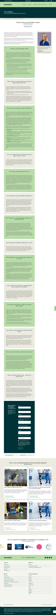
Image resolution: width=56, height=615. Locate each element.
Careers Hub (6, 564)
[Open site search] (49, 1)
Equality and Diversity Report (9, 580)
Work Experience (7, 570)
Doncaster (30, 580)
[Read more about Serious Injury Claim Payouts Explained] (40, 510)
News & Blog (9, 18)
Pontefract (30, 589)
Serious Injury (13, 497)
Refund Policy (6, 583)
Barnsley (29, 577)
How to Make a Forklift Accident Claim (13, 487)
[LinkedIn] (47, 557)
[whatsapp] (32, 455)
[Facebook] (45, 557)
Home (5, 18)
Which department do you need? (23, 435)
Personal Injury (29, 26)
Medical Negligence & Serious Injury (40, 4)
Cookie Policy (50, 604)
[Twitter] (49, 557)
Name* (19, 405)
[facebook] (28, 455)
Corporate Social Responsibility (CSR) (34, 567)
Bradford (30, 578)
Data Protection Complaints (8, 578)
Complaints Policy (7, 577)
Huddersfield (30, 583)
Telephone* (20, 414)
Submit (20, 448)
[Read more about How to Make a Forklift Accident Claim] (15, 477)
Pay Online (6, 575)
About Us (29, 564)
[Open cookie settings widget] (1, 614)
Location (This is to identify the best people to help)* (24, 419)
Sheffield (29, 590)
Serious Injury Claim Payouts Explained (38, 520)
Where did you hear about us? (23, 425)
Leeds (29, 586)
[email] (33, 455)
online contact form (17, 43)
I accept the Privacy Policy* (24, 440)
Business (29, 4)
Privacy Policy (44, 604)
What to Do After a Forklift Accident (12, 520)
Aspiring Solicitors (7, 567)
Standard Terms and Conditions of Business (11, 581)
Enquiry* (19, 430)
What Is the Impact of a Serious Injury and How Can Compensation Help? (40, 488)
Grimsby (29, 581)
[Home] (8, 4)
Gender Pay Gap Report (8, 584)
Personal (24, 4)
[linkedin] (30, 455)
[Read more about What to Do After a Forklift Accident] (15, 510)
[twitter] (27, 455)
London (29, 587)
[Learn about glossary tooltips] (51, 1)
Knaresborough (31, 584)
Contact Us (30, 575)
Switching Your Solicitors (8, 586)
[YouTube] (51, 557)
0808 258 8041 (28, 0)
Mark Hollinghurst (9, 496)
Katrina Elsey (29, 24)
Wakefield (30, 592)
